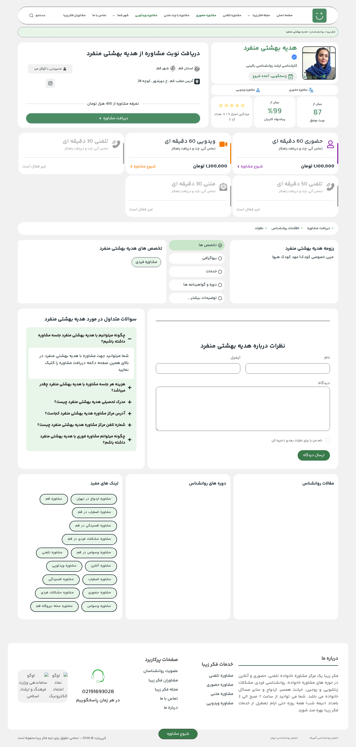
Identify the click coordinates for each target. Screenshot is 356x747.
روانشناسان (317, 32)
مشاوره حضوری (206, 15)
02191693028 (98, 691)
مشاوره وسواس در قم (94, 552)
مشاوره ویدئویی (146, 15)
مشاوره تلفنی (232, 15)
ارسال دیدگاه (313, 455)
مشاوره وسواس (99, 606)
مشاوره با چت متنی (176, 15)
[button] (34, 166)
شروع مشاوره (178, 734)
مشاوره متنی (222, 694)
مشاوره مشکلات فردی (57, 592)
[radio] (243, 106)
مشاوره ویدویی (219, 703)
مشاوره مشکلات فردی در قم (89, 539)
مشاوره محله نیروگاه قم (54, 606)
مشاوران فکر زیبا (74, 15)
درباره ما (171, 708)
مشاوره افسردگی (61, 579)
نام (327, 358)
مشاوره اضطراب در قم (94, 512)
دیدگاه (324, 383)
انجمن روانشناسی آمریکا (324, 738)
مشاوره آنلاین (101, 565)
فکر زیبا (331, 32)
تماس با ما (99, 15)
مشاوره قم (54, 498)
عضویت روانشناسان (160, 671)
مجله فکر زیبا (261, 15)
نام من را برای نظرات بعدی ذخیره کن (297, 440)
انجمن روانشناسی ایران (284, 738)
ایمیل (235, 358)
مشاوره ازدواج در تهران (94, 498)
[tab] (197, 245)
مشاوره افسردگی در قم (93, 525)
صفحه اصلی (285, 15)
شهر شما (122, 15)
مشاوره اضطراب (99, 579)
